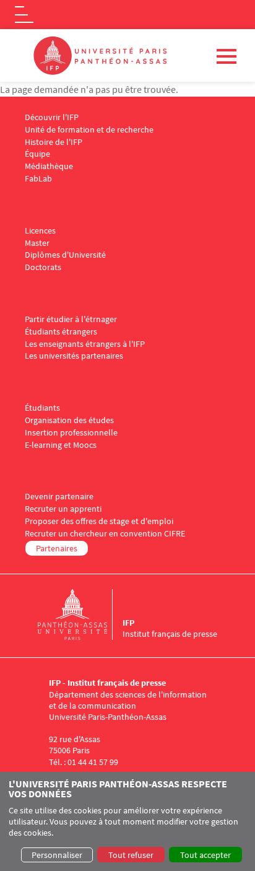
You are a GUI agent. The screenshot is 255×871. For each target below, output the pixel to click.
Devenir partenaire (59, 496)
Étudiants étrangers (61, 331)
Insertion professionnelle (71, 432)
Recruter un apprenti (63, 509)
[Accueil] (80, 614)
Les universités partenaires (74, 356)
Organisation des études (69, 420)
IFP (128, 622)
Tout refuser (130, 854)
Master (37, 243)
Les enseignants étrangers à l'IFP (85, 344)
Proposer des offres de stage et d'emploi (99, 521)
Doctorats (43, 267)
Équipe (37, 154)
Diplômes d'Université (65, 255)
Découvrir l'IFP (52, 117)
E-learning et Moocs (61, 445)
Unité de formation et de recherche (89, 130)
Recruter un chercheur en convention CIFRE (105, 533)
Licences (40, 230)
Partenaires (56, 548)
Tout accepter (205, 854)
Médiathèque (49, 166)
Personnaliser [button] (57, 854)
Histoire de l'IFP (53, 142)
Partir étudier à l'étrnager (71, 319)
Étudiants (42, 408)
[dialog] (127, 821)
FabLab (38, 178)
